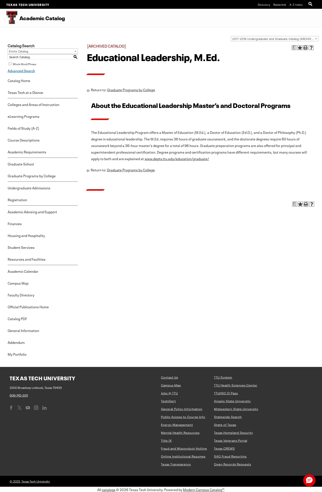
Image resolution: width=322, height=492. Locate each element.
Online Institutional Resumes (183, 456)
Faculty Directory (21, 294)
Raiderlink (279, 4)
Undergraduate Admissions (29, 187)
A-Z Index (296, 4)
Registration (17, 199)
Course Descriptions (24, 139)
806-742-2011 (19, 395)
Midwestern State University (236, 408)
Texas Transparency (176, 464)
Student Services (21, 247)
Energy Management (177, 424)
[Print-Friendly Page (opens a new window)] (305, 47)
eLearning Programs (23, 116)
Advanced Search (21, 70)
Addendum (16, 342)
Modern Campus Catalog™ (203, 489)
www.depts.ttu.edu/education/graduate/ (177, 158)
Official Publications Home (28, 306)
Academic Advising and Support (32, 211)
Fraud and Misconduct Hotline (184, 448)
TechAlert (168, 401)
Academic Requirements (27, 151)
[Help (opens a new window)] (311, 47)
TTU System (223, 377)
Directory (264, 4)
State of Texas (225, 424)
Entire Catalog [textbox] (18, 51)
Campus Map (18, 283)
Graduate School (21, 163)
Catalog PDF (17, 318)
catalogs (108, 489)
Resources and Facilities (27, 259)
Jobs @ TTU (169, 393)
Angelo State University (232, 401)
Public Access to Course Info (183, 416)
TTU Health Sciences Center (235, 385)
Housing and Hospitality (26, 235)
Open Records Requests (232, 464)
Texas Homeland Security (233, 432)
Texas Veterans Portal (230, 440)
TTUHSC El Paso (226, 393)
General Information (23, 330)
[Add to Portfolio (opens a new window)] (299, 47)
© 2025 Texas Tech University (30, 481)
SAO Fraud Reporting (230, 456)
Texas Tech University (28, 4)
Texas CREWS (224, 448)
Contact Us (169, 377)
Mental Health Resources (180, 432)
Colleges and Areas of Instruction (33, 104)
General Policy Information (181, 408)
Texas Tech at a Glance (25, 92)
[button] (309, 480)
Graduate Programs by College (32, 175)
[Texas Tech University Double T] (8, 18)
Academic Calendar (23, 271)
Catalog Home (19, 80)
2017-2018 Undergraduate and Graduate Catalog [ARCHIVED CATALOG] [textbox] (275, 39)
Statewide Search (228, 416)
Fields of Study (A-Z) (23, 128)
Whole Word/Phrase (24, 64)
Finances (15, 223)
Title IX (166, 440)
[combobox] (274, 38)
